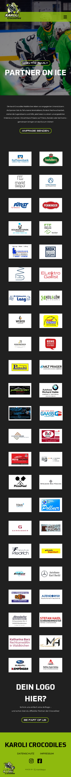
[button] (6, 770)
